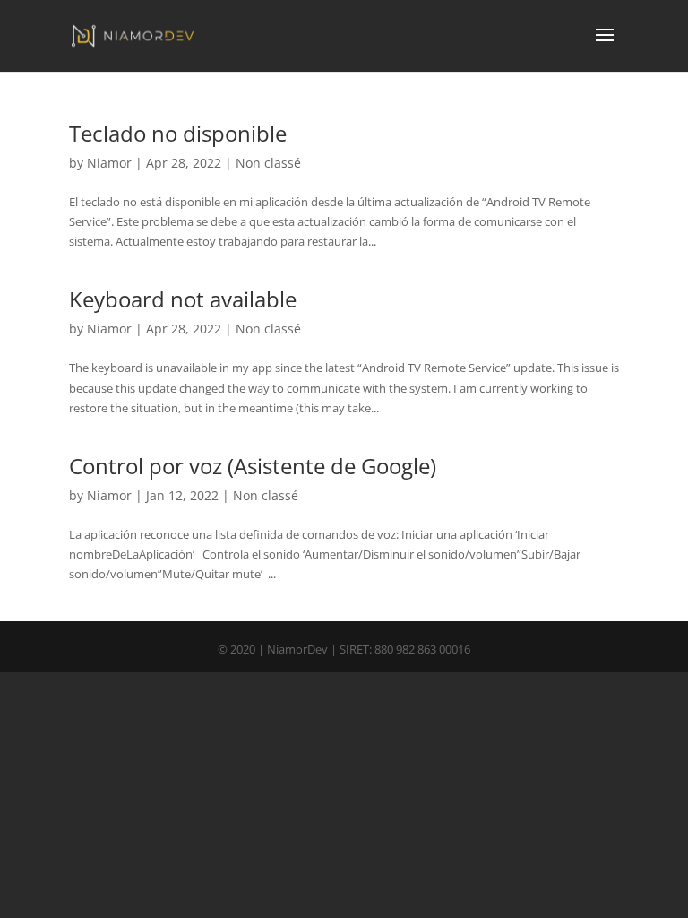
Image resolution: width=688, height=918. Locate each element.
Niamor (109, 162)
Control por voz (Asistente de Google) (252, 466)
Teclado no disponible (178, 133)
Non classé (268, 162)
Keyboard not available (183, 299)
